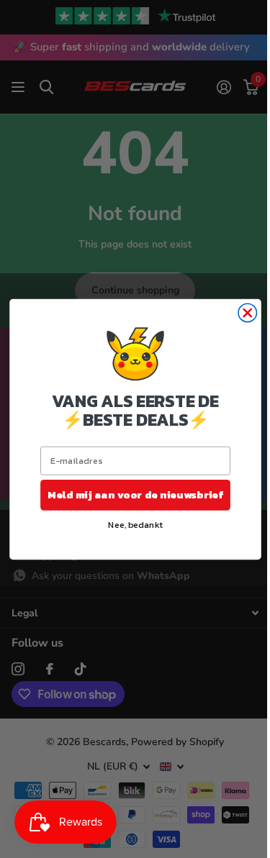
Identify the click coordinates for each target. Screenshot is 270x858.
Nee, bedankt (135, 524)
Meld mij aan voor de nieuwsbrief (135, 493)
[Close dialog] (247, 312)
